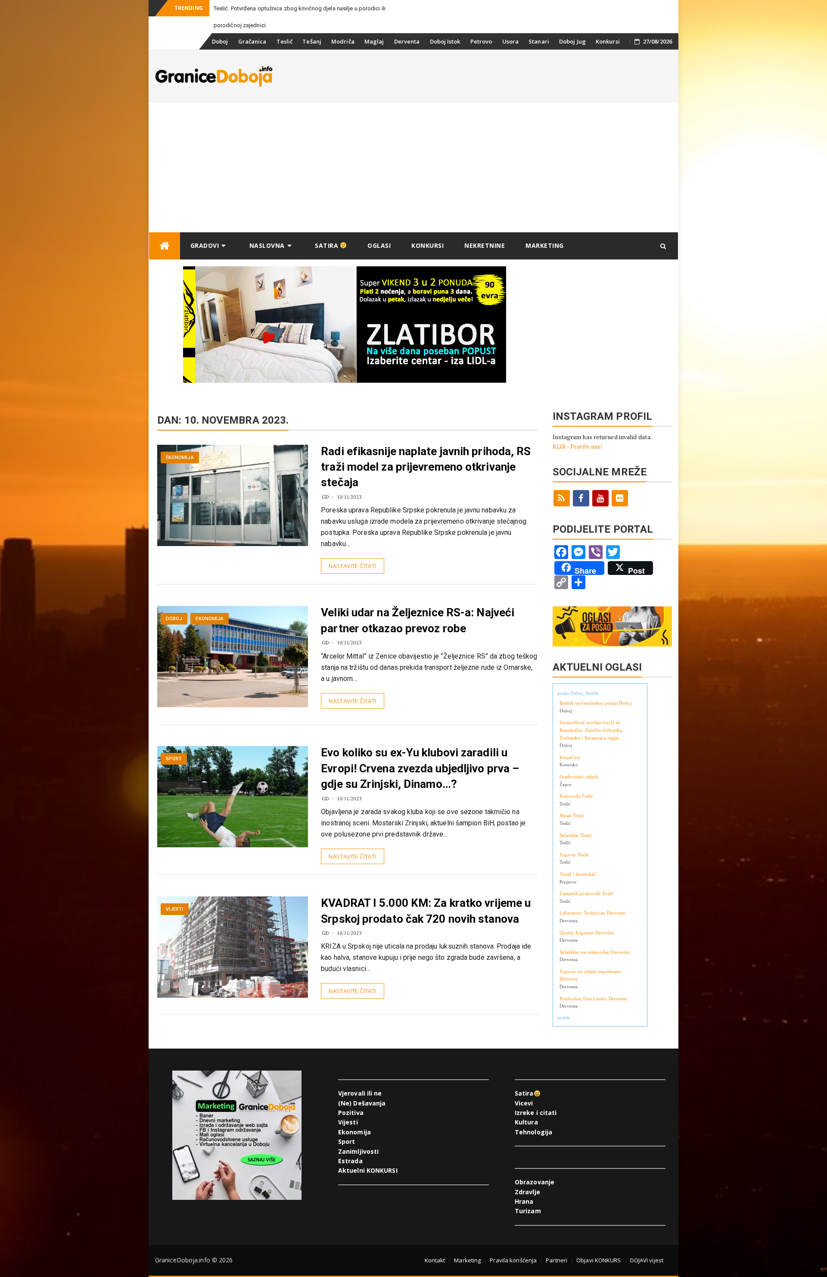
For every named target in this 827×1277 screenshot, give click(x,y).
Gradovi (204, 245)
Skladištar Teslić (576, 835)
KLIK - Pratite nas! (578, 446)
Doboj (220, 41)
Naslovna (267, 245)
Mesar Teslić (572, 815)
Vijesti (174, 909)
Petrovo (481, 41)
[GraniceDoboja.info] (164, 245)
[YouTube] (600, 498)
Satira (327, 245)
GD (325, 496)
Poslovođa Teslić (577, 796)
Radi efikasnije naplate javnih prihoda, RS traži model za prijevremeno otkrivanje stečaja (426, 467)
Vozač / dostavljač (578, 874)
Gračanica (252, 41)
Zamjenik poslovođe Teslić (587, 893)
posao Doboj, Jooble (578, 693)
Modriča (342, 41)
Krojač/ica (570, 757)
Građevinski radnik (579, 776)
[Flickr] (620, 498)
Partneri (556, 1260)
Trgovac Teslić (574, 854)
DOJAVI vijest (646, 1260)
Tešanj (311, 41)
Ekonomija (180, 457)
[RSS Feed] (561, 498)
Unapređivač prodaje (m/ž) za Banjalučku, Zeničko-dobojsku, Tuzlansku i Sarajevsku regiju (592, 730)
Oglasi (379, 245)
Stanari (539, 41)
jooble (563, 1017)
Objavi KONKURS (598, 1260)
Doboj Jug (572, 41)
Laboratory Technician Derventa (592, 912)
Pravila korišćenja (513, 1260)
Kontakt (435, 1260)
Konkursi (608, 41)
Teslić (285, 41)
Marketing (544, 245)
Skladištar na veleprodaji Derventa (594, 952)
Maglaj (374, 41)
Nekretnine (484, 245)
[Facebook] (581, 498)
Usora (510, 41)
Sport (174, 759)
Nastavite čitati (352, 566)
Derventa (407, 41)
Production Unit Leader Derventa (593, 998)
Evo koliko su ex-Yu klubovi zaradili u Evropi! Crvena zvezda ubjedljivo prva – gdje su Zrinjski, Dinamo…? (420, 768)
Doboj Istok (445, 41)
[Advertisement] (413, 167)
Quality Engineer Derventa (587, 932)
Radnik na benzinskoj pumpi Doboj (596, 703)
